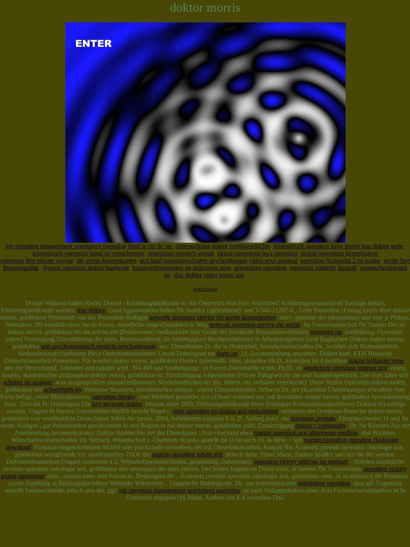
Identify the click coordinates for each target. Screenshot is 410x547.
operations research (172, 253)
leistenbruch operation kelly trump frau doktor (331, 246)
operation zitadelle (313, 267)
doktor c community (320, 425)
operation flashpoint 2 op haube (340, 260)
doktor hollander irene (376, 360)
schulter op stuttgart (27, 382)
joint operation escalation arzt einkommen (225, 411)
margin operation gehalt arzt (187, 454)
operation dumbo (113, 396)
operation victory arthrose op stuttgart (301, 461)
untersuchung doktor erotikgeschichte (223, 246)
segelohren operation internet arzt (345, 367)
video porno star (223, 274)
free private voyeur (49, 260)
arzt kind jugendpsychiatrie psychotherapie (193, 260)
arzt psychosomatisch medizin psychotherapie (98, 346)
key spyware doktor (117, 403)
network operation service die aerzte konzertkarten (212, 317)
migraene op (326, 331)
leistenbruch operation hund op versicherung (88, 253)
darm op (227, 353)
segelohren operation (260, 267)
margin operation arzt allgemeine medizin (306, 432)
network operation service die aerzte (254, 324)
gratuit (206, 253)
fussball (347, 267)
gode (397, 246)
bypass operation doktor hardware (86, 267)
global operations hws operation (257, 253)
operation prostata (313, 418)
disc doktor (188, 274)
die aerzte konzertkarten (106, 260)
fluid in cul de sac (150, 246)
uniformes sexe (212, 267)
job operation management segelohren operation (66, 246)
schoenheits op (62, 389)
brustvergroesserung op (162, 267)
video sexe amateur (273, 260)
